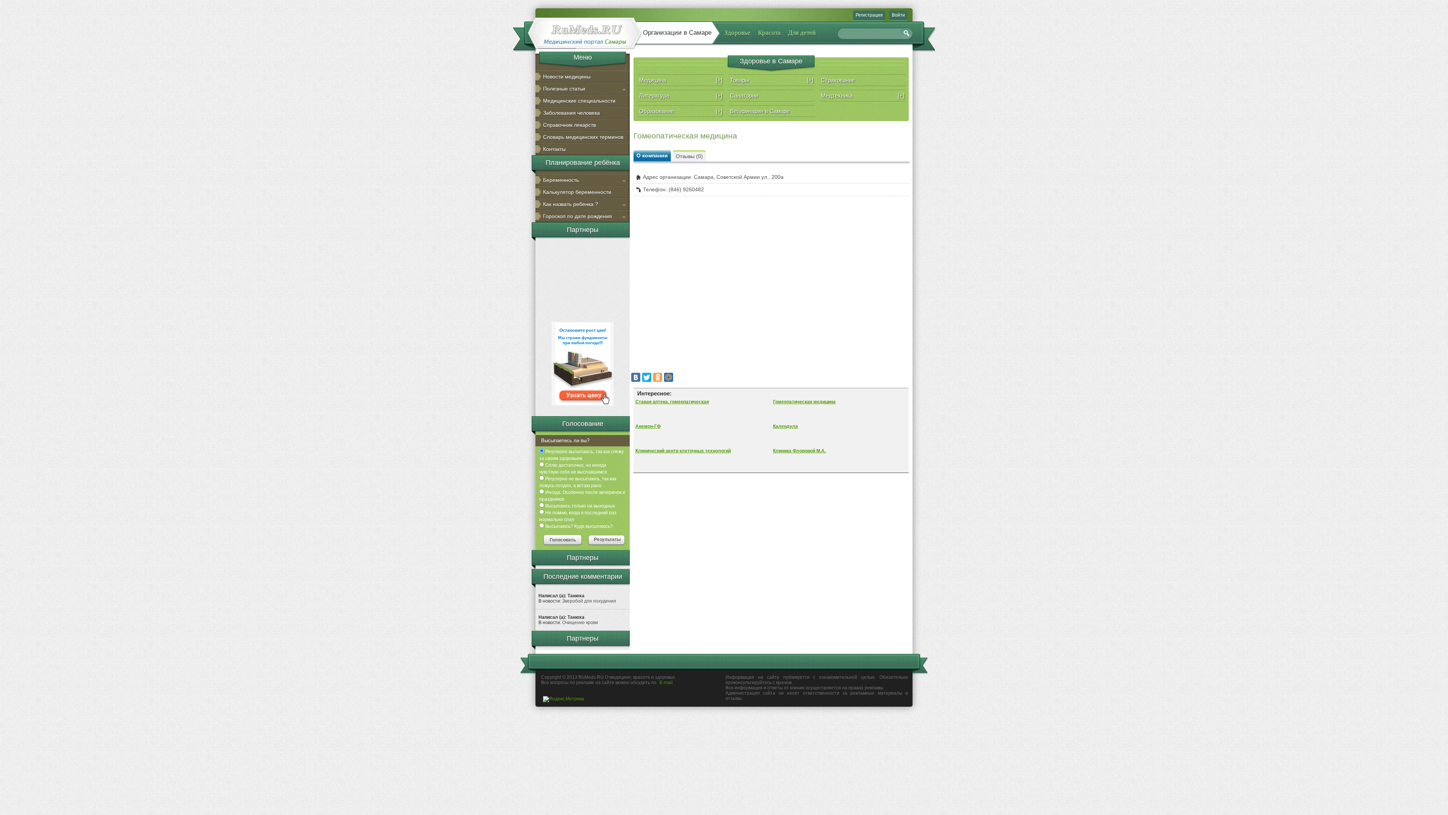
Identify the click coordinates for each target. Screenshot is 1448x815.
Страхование (838, 80)
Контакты (554, 149)
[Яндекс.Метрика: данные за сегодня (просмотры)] (563, 699)
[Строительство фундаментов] (583, 404)
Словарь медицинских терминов (583, 137)
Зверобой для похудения (589, 601)
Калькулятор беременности (577, 192)
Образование (680, 111)
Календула (785, 426)
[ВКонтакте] (635, 377)
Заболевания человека (571, 113)
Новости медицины (567, 77)
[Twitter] (646, 377)
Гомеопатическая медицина (804, 401)
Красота (769, 32)
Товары (771, 80)
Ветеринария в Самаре (760, 111)
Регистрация (869, 15)
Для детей (802, 32)
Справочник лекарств (569, 125)
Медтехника (862, 95)
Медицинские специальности (579, 101)
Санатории (744, 95)
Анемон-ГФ (648, 426)
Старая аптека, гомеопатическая (672, 401)
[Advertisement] (582, 279)
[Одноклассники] (657, 377)
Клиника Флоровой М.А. (799, 451)
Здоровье (737, 32)
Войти (898, 15)
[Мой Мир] (668, 377)
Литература (680, 95)
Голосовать (563, 540)
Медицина (680, 80)
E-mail (666, 682)
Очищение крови (580, 622)
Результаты (607, 539)
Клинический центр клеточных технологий (683, 451)
